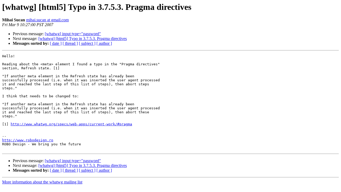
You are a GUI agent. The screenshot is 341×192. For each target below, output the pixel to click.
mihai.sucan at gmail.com (47, 20)
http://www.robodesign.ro (27, 140)
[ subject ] (87, 43)
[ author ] (104, 43)
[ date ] (56, 43)
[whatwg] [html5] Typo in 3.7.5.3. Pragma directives (82, 38)
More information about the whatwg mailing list (42, 182)
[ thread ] (70, 43)
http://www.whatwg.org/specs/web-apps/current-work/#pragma (71, 124)
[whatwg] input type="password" (73, 33)
